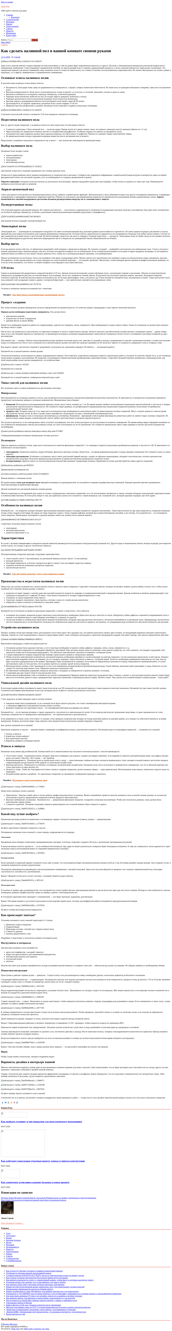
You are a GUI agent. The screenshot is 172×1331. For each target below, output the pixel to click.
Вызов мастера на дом (15, 1314)
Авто (8, 1233)
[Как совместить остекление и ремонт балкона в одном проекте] (10, 1177)
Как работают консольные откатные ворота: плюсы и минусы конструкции (43, 1161)
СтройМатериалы (13, 1261)
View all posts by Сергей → (12, 1223)
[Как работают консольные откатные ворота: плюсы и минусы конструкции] (23, 1156)
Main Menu (5, 42)
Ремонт (9, 24)
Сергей (17, 57)
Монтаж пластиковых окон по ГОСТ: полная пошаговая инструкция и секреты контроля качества (48, 1307)
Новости (9, 31)
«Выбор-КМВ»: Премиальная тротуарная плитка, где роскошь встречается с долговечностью (46, 1312)
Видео (8, 1242)
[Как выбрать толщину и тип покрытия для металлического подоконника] (14, 1117)
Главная (9, 15)
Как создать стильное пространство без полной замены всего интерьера (37, 1278)
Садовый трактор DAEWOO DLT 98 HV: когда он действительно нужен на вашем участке (45, 1275)
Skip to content (7, 2)
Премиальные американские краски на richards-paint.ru (29, 1289)
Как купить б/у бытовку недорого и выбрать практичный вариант (34, 1271)
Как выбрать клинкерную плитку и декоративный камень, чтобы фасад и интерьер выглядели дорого (50, 1280)
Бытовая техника (13, 1240)
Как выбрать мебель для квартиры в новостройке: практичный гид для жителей (40, 1298)
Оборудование (12, 26)
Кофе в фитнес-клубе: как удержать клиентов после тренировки (33, 1305)
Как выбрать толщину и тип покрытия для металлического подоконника (41, 1121)
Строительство (12, 19)
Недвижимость (12, 1247)
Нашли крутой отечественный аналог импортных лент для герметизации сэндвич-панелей (45, 1287)
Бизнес (9, 1238)
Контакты (15, 17)
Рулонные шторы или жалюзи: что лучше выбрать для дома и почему (36, 1282)
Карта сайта (11, 35)
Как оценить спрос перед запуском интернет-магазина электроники (35, 1284)
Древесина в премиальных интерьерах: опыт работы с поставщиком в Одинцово (41, 1310)
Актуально (10, 1236)
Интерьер (10, 22)
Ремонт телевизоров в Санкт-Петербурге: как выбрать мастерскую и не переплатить (42, 1291)
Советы (9, 29)
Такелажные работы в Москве (19, 1303)
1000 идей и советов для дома (36, 1329)
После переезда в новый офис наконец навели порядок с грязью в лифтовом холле (41, 1300)
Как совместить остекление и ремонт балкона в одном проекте (35, 1182)
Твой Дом (5, 6)
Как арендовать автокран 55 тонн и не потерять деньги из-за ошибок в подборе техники (44, 1296)
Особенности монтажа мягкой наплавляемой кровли (28, 1273)
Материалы (11, 33)
